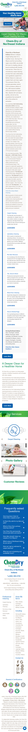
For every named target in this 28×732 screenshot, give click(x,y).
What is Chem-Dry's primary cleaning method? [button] (11, 527)
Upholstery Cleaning (5, 605)
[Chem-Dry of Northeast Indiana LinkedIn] (18, 672)
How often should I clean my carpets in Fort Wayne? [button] (12, 537)
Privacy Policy (13, 700)
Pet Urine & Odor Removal (7, 610)
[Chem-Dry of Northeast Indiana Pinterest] (22, 669)
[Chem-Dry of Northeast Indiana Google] (21, 662)
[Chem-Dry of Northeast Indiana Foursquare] (22, 672)
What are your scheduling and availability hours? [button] (12, 552)
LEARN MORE (11, 228)
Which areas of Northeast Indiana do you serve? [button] (13, 542)
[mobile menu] (25, 8)
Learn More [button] (7, 356)
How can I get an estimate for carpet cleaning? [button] (12, 547)
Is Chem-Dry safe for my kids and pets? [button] (13, 522)
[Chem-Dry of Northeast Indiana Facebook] (18, 662)
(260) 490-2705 (19, 6)
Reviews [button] (14, 501)
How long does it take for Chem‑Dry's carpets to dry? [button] (11, 517)
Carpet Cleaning (14, 439)
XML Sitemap (21, 700)
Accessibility (6, 700)
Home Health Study (6, 614)
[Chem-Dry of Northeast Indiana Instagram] (17, 669)
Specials (5, 618)
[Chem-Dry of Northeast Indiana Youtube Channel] (22, 665)
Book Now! (8, 23)
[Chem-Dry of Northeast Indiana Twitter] (17, 665)
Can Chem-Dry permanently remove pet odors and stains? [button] (12, 532)
